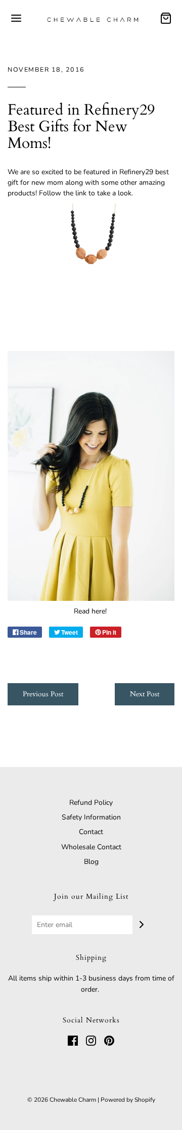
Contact (91, 832)
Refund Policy (91, 802)
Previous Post (43, 694)
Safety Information (91, 817)
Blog (91, 861)
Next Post (144, 694)
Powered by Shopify (128, 1100)
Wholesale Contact (91, 847)
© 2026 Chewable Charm (61, 1100)
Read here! (91, 611)
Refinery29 (137, 172)
